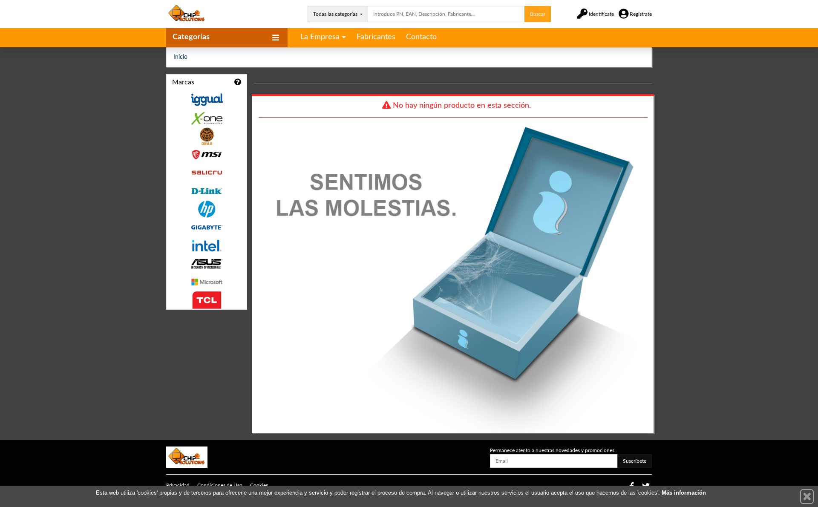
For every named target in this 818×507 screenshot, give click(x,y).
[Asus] (207, 264)
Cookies (259, 485)
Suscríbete (634, 461)
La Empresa (320, 37)
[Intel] (207, 245)
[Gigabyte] (207, 227)
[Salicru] (207, 173)
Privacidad (178, 485)
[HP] (207, 209)
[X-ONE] (207, 118)
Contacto (421, 37)
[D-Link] (207, 191)
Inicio (180, 57)
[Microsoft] (207, 282)
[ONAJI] (207, 136)
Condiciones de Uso (219, 485)
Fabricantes (376, 37)
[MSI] (207, 154)
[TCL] (207, 300)
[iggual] (207, 99)
